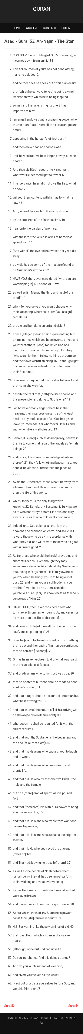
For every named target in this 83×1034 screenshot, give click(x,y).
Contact (50, 28)
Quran (41, 9)
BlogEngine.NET (68, 1018)
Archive (32, 28)
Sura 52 (9, 1005)
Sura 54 (73, 1005)
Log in (66, 28)
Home (17, 28)
